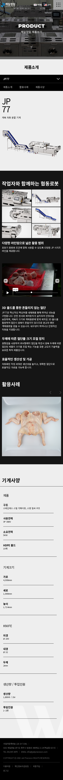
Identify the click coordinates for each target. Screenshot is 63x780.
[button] (6, 281)
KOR (39, 4)
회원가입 (36, 766)
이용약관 (6, 766)
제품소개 (7, 87)
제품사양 (40, 87)
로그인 (6, 770)
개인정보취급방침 (22, 766)
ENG (49, 4)
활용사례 (23, 87)
